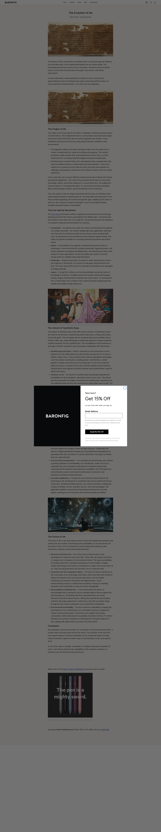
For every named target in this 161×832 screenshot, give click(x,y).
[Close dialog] (124, 387)
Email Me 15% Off (97, 432)
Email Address (91, 411)
